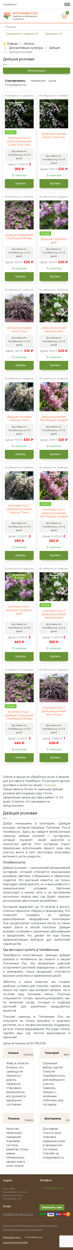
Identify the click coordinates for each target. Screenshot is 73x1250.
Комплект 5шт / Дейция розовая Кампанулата (54, 614)
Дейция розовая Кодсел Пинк (19, 418)
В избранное (13, 95)
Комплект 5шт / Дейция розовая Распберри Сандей (54, 513)
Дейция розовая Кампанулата (54, 329)
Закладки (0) (53, 33)
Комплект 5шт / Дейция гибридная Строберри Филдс (19, 715)
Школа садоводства (15, 1242)
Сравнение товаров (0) (21, 33)
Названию (38, 80)
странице (49, 785)
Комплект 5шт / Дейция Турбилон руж (19, 610)
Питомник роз (12, 1237)
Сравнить (28, 95)
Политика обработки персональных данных (30, 1225)
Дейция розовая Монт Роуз (19, 329)
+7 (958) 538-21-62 (52, 1188)
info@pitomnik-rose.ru (18, 1214)
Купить (20, 183)
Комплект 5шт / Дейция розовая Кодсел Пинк (19, 509)
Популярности (15, 85)
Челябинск (10, 4)
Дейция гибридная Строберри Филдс (19, 236)
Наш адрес (9, 1188)
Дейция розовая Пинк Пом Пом (54, 135)
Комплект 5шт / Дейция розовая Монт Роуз (54, 711)
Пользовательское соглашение (22, 1229)
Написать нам (52, 1207)
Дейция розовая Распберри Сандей (54, 418)
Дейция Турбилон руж (53, 240)
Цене (52, 80)
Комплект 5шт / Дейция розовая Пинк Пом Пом (19, 141)
